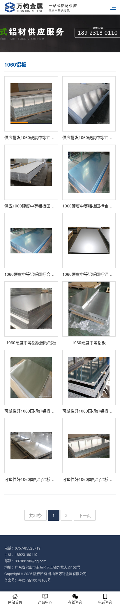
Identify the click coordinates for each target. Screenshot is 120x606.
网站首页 (15, 602)
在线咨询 (75, 602)
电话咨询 (105, 602)
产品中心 (45, 602)
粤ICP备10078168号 (34, 579)
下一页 (85, 515)
